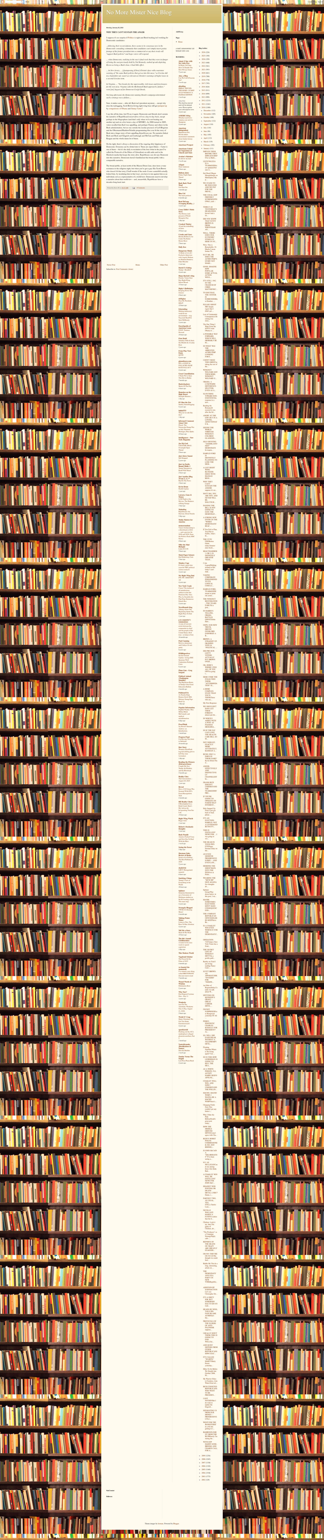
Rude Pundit (183, 834)
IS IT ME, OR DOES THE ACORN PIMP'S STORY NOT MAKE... (210, 258)
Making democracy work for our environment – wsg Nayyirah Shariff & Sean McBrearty (185, 315)
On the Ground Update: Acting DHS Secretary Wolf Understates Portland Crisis (186, 659)
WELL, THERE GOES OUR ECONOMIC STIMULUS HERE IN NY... (210, 237)
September (208, 121)
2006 (204, 1466)
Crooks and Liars (185, 234)
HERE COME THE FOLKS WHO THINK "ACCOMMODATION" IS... (210, 681)
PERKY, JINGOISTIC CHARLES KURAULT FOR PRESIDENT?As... (210, 1026)
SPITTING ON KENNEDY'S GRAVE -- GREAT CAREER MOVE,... (209, 1000)
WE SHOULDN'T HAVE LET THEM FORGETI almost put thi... (209, 710)
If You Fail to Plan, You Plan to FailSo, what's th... (210, 532)
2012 (204, 100)
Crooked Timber (185, 224)
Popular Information (187, 707)
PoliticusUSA (184, 692)
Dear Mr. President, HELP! (185, 302)
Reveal (181, 787)
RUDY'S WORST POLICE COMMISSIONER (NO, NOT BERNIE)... (210, 1142)
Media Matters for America (186, 520)
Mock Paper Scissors (186, 555)
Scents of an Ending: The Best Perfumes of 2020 (186, 859)
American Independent (183, 129)
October (207, 117)
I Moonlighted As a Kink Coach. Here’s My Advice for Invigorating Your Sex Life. (186, 808)
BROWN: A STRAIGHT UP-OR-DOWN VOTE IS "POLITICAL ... (210, 643)
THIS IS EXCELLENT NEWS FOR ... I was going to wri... (210, 834)
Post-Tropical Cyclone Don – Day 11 (186, 995)
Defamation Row (184, 986)
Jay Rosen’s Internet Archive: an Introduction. (185, 728)
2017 (204, 83)
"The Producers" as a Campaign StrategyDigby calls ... (210, 1235)
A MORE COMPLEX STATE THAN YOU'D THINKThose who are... (209, 694)
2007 (204, 1462)
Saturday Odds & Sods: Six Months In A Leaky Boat (187, 342)
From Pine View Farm (185, 352)
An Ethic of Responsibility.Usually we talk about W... (210, 988)
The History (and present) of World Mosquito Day (184, 216)
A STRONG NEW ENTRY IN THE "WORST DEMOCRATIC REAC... (210, 521)
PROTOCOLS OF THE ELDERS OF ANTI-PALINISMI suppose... (209, 1325)
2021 (204, 69)
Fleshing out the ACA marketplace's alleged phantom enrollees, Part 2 (187, 1035)
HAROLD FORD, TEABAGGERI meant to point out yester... (209, 592)
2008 (204, 1459)
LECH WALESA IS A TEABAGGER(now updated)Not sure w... (210, 165)
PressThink (183, 724)
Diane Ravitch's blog (186, 275)
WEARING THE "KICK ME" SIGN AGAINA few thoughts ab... (210, 882)
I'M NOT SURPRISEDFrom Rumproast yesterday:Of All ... (210, 1013)
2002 (204, 1480)
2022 (204, 66)
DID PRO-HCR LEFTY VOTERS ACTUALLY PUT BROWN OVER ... (209, 656)
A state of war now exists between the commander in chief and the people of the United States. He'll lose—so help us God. (186, 629)
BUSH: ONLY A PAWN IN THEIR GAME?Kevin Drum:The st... (210, 758)
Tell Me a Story (184, 930)
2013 (204, 97)
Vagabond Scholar (186, 956)
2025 (204, 55)
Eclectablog (183, 309)
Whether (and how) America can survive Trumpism (186, 120)
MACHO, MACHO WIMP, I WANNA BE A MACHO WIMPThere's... (210, 1097)
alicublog (182, 86)
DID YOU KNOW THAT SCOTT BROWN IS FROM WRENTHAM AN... (209, 224)
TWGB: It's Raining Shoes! (185, 911)
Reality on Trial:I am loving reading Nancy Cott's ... (209, 964)
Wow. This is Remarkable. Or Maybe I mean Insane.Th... (209, 248)
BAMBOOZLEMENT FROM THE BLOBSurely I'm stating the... (210, 1435)
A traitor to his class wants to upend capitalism (185, 944)
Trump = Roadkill (185, 270)
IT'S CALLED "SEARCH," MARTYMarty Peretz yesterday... (209, 1361)
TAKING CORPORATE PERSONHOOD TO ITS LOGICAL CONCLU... (210, 580)
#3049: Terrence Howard (184, 331)
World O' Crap (184, 1017)
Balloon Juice (184, 172)
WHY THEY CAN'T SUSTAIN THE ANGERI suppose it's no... (210, 485)
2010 (204, 107)
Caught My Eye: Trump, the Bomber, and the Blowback (185, 768)
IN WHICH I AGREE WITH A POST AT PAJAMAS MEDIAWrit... (209, 722)
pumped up (162, 105)
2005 (204, 1469)
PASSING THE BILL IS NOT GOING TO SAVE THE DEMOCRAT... (209, 509)
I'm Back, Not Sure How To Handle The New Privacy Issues (186, 67)
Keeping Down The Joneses (185, 291)
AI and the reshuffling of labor (186, 227)
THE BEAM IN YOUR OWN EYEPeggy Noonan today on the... (210, 846)
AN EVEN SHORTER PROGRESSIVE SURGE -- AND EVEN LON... (210, 858)
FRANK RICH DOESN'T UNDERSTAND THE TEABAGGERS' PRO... (210, 787)
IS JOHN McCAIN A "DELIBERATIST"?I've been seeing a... (210, 1154)
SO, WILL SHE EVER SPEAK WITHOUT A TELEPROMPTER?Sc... (210, 1039)
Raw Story (183, 747)
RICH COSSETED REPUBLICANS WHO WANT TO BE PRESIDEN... (210, 1390)
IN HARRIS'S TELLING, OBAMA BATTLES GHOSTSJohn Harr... (209, 616)
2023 (204, 62)
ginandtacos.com (185, 361)
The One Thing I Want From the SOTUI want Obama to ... (209, 327)
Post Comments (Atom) (124, 269)
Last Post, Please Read (186, 1060)
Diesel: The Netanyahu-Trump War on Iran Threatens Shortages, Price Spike (186, 428)
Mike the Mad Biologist (184, 545)
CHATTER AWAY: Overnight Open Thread (185, 447)
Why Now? (183, 992)
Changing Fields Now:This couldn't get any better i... (209, 1108)
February (207, 145)
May (205, 134)
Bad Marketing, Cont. (186, 557)
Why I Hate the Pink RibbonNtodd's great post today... (209, 1118)
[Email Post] (133, 188)
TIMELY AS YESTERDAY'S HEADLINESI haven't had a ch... (210, 211)
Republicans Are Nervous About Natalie (187, 512)
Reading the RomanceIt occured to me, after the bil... (209, 408)
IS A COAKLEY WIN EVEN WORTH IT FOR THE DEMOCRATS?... (210, 931)
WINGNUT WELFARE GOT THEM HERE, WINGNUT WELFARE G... (210, 374)
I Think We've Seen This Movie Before (185, 377)
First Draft (183, 338)
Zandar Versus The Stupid (186, 1057)
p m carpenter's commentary (185, 620)
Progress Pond (184, 737)
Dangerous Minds (185, 250)
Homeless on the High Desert (185, 393)
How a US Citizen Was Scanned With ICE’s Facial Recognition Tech (186, 792)
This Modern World (186, 953)
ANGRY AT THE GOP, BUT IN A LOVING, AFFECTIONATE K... (210, 419)
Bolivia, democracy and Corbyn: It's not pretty (185, 645)
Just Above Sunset (186, 456)
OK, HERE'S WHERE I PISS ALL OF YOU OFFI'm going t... (210, 669)
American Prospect (186, 144)
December (207, 110)
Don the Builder (184, 1050)
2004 (204, 1473)
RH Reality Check (186, 801)
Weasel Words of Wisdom (185, 982)
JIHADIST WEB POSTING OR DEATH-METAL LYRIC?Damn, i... (210, 1190)
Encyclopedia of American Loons (185, 327)
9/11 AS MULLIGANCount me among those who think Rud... (210, 1166)
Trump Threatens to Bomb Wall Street (185, 469)
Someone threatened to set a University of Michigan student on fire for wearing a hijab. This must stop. (186, 897)
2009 (204, 1455)
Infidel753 (182, 410)
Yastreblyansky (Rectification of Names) (185, 1046)
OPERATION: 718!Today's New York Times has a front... (210, 943)
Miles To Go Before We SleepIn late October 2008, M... (210, 1372)
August (206, 124)
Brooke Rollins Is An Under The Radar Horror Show (186, 238)
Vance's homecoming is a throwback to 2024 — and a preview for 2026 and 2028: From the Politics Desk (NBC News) (187, 533)
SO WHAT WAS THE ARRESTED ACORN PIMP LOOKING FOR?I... (209, 351)
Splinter (182, 890)
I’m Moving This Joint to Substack (186, 740)
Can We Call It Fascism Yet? (187, 79)
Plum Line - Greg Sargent (185, 671)
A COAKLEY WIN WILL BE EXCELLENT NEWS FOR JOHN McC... (210, 1178)
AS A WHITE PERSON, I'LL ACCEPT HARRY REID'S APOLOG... (210, 1073)
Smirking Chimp (185, 878)
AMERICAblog (184, 115)
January (207, 148)
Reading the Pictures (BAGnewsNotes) (187, 763)
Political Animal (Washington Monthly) (185, 678)
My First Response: (210, 703)
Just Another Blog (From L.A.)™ (186, 477)
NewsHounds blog (185, 607)
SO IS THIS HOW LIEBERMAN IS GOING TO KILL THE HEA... (210, 1061)
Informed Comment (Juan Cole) (186, 422)
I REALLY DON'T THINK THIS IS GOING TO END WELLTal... (210, 1337)
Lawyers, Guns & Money (185, 496)
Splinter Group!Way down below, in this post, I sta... (210, 893)
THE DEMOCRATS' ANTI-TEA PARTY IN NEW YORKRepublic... (210, 1277)
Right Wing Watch (186, 818)
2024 (204, 59)
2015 (204, 90)
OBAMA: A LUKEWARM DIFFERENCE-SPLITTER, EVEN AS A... (210, 386)
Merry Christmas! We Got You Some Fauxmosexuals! (186, 1021)
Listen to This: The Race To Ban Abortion (186, 923)
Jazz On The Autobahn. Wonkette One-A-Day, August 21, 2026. (186, 1007)
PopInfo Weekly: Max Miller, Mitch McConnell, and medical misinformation (186, 713)
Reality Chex (183, 776)
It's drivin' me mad (185, 158)
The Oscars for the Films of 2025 (185, 960)
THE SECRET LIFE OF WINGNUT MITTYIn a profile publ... (209, 953)
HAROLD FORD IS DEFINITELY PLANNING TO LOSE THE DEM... (210, 458)
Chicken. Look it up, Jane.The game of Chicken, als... (209, 1225)
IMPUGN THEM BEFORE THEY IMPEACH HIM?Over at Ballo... (210, 154)
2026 (204, 52)
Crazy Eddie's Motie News (186, 210)
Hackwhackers (184, 384)
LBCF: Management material (186, 871)
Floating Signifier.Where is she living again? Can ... (209, 1050)
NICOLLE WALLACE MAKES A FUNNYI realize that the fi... (210, 1214)
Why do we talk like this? (186, 413)
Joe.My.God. (183, 443)
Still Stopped (183, 458)
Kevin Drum (183, 486)
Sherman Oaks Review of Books (185, 854)
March (206, 141)
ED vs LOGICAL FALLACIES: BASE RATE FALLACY (185, 365)
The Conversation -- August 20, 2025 (185, 779)
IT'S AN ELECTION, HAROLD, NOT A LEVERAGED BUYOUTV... (210, 822)
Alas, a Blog (183, 75)
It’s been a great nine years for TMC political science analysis (187, 567)
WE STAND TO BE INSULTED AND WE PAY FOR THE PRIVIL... (210, 187)
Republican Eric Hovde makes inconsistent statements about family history (187, 135)
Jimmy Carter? (137, 108)
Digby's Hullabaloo (186, 288)
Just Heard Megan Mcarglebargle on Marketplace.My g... (210, 176)
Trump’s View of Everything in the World (185, 882)
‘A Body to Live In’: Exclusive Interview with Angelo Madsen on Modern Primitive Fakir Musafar (186, 257)
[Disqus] (137, 227)
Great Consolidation (186, 373)
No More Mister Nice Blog (139, 12)
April (206, 138)
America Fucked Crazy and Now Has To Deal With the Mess (186, 839)
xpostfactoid (183, 1029)
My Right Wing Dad (186, 575)
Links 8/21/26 (183, 549)
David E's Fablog (185, 267)
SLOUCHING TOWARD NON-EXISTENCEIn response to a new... (210, 398)
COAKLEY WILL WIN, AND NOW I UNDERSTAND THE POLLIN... (210, 1085)
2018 (204, 80)
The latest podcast (185, 195)
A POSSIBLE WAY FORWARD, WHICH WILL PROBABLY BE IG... (210, 338)
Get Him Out (183, 187)
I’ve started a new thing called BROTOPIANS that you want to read (187, 973)
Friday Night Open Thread (185, 176)
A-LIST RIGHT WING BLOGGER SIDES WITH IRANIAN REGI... (209, 472)
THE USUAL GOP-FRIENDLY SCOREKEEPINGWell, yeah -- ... (210, 199)
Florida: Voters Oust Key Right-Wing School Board (186, 280)
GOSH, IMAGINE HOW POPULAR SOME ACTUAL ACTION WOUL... (210, 271)
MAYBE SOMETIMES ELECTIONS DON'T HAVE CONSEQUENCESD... (210, 904)
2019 (204, 76)
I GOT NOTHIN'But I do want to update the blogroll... (209, 1402)
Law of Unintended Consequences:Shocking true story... (210, 317)
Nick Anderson (184, 167)
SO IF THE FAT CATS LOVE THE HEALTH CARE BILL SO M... (210, 734)
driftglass (182, 298)
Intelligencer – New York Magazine (186, 438)
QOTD (181, 355)
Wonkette (182, 1002)
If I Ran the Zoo (185, 402)
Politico (131, 37)
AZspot (181, 164)
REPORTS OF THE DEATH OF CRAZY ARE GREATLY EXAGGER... (210, 1246)
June (205, 131)
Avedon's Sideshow (186, 156)
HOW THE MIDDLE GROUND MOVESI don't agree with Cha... (210, 1130)
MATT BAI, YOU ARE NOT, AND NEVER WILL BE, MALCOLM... (210, 497)
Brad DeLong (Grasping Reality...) (186, 202)
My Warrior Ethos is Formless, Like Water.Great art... (210, 1381)
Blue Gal (182, 193)
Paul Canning (184, 641)
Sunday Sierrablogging (186, 404)
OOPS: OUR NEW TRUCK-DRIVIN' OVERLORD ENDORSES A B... (210, 630)
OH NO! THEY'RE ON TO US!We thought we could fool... (210, 1257)
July (205, 127)
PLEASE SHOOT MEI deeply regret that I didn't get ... (209, 307)
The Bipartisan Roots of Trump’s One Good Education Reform (186, 684)
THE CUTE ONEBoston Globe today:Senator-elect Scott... (209, 543)
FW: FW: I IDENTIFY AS (186, 578)
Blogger (176, 1523)
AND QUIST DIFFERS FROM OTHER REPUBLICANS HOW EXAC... (210, 1349)
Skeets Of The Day (185, 386)
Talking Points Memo (184, 919)
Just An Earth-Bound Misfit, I (184, 465)
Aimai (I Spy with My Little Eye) (185, 62)
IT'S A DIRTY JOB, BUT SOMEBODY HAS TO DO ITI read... (210, 1301)
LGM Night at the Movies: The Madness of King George (186, 501)
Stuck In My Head (185, 932)
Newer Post (111, 265)
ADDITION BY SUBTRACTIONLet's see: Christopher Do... (210, 1290)
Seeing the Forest (185, 847)
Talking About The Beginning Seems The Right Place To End (186, 611)
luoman (160, 1523)
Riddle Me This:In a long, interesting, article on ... (210, 1265)
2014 (204, 93)
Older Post (164, 265)
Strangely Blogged (186, 907)
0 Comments (141, 188)
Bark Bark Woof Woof (185, 184)
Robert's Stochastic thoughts (186, 827)
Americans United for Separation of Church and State (185, 150)
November (208, 114)
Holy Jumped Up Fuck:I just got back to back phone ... (209, 811)
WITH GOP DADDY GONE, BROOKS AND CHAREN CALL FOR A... (210, 1446)
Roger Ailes (183, 820)
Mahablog (182, 509)
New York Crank (185, 586)
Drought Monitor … (186, 396)
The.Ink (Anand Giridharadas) (185, 939)
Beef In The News (185, 480)
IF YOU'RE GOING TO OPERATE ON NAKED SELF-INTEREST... (210, 800)
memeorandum (184, 525)
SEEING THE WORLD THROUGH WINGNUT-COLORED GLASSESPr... (209, 432)
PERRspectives (184, 653)
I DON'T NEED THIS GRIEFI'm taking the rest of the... (210, 363)
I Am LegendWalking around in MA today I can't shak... (209, 567)
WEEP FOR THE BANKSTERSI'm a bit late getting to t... (209, 1425)
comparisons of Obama (118, 108)
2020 (204, 73)
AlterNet (182, 100)
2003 (204, 1476)
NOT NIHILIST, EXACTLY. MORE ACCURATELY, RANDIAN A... (210, 746)
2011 (204, 104)
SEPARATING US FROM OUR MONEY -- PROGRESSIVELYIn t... (210, 1414)
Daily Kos (182, 247)
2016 (204, 86)
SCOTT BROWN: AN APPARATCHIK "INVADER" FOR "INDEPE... (210, 976)
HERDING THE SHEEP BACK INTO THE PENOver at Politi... (209, 870)
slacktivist (182, 867)
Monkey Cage (184, 563)
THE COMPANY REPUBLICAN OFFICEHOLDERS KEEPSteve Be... (210, 917)
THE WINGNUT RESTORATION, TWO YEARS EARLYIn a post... (210, 603)
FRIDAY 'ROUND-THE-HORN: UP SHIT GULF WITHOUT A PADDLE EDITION (186, 91)
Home (138, 265)
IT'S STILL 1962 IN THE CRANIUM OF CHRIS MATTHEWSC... (210, 284)
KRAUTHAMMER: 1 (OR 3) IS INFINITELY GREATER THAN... (210, 555)
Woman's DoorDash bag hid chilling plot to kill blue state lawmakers (187, 752)
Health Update (184, 489)
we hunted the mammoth (184, 968)
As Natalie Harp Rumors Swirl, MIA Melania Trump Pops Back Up (186, 698)
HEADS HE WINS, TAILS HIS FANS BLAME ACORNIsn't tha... (210, 1313)
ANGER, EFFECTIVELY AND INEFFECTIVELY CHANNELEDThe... (210, 772)
